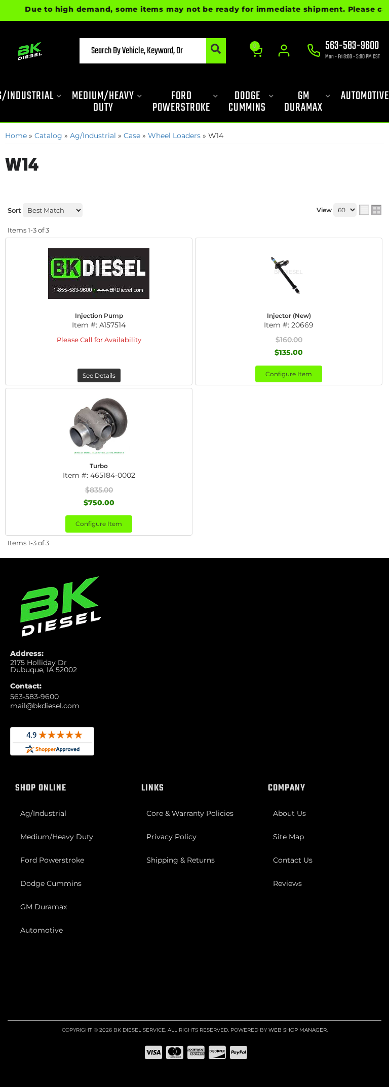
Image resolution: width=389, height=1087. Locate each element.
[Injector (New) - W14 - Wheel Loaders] (288, 274)
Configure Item (288, 374)
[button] (152, 50)
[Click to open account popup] (284, 50)
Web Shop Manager (297, 1030)
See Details (99, 375)
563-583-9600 (34, 696)
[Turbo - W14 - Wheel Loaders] (98, 424)
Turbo (99, 466)
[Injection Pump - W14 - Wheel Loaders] (98, 274)
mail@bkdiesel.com (45, 705)
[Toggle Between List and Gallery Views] (370, 210)
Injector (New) (289, 315)
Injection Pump (99, 315)
